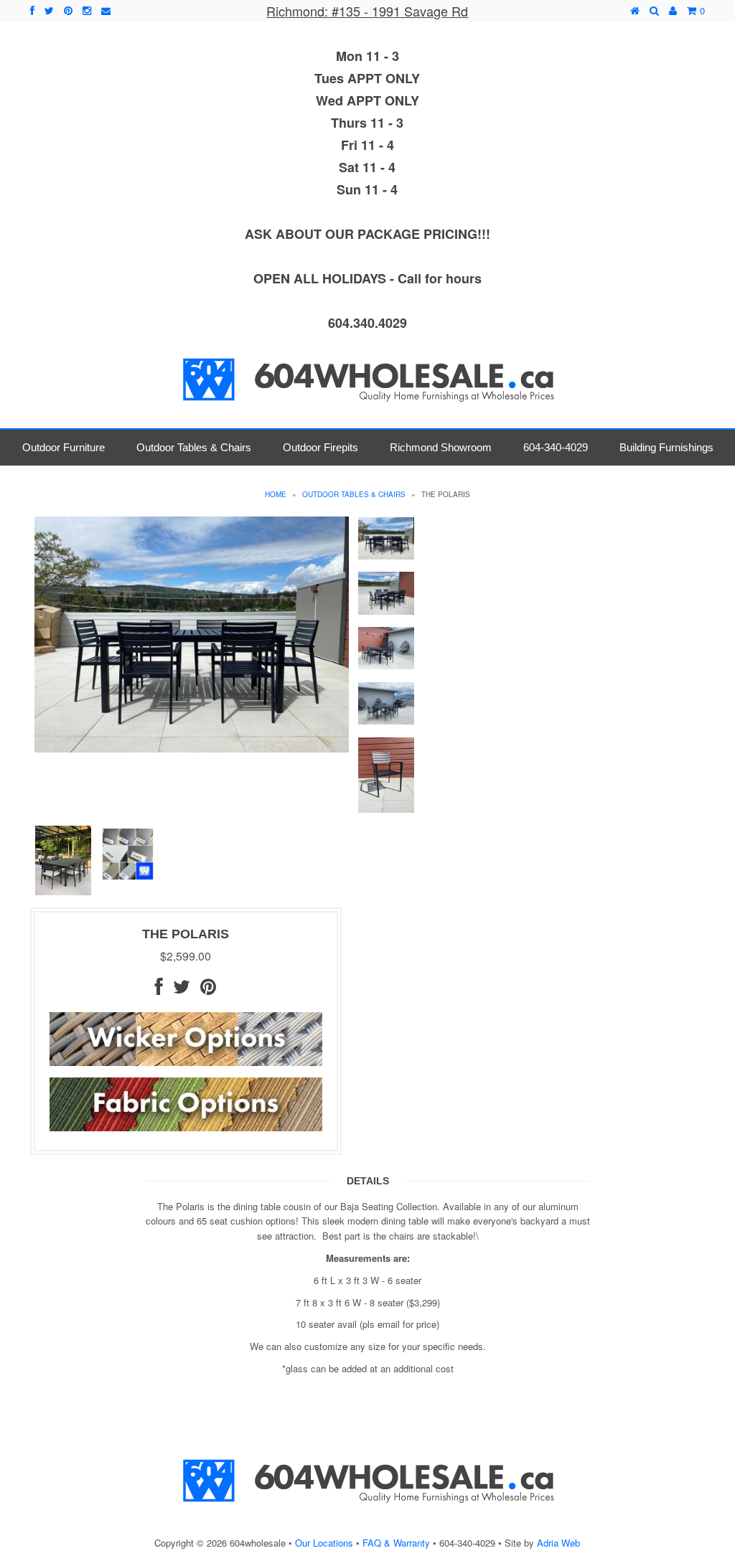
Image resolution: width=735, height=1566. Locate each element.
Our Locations (324, 1543)
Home (275, 494)
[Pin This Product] (208, 989)
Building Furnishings (666, 447)
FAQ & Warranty (396, 1543)
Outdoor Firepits (320, 447)
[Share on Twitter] (181, 989)
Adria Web (558, 1543)
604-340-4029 (555, 447)
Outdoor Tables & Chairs (193, 447)
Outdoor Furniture (63, 447)
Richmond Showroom (441, 447)
